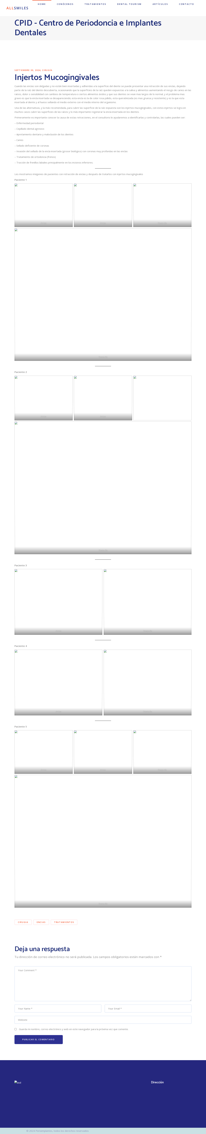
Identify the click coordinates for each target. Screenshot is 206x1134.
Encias (41, 922)
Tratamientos (64, 922)
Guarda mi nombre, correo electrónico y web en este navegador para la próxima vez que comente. (73, 1029)
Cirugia (23, 922)
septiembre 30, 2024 (27, 70)
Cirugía (47, 70)
